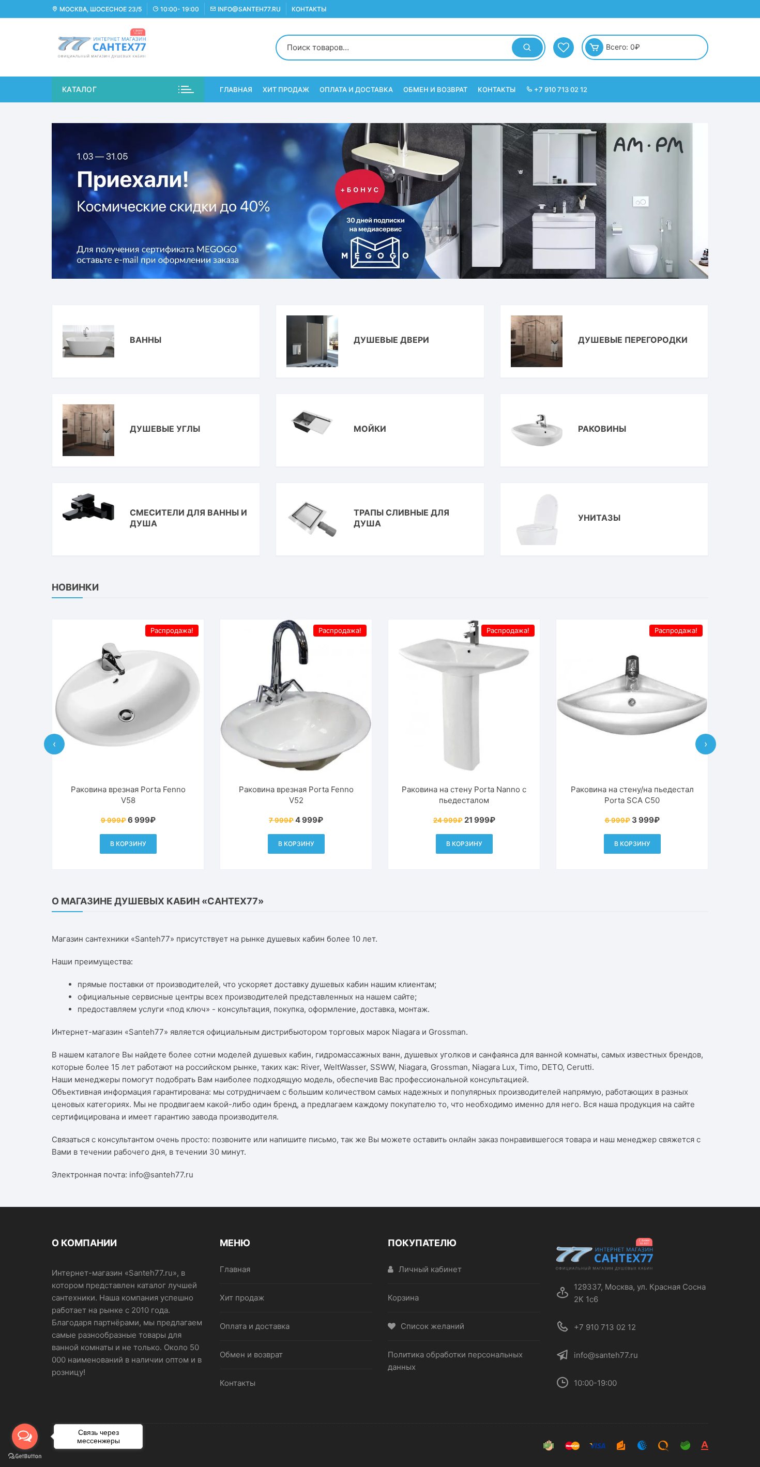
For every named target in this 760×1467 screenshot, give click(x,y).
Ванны (145, 340)
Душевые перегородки (633, 340)
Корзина (403, 1298)
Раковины (602, 429)
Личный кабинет (430, 1269)
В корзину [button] (128, 844)
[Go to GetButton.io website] (24, 1456)
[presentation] (54, 744)
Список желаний (432, 1326)
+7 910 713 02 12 (560, 89)
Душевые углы (165, 429)
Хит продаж (286, 89)
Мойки (370, 429)
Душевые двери (391, 340)
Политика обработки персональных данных (455, 1361)
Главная (236, 89)
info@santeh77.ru (248, 9)
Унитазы (599, 517)
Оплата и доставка (356, 89)
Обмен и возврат (435, 89)
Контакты (309, 9)
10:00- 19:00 (179, 9)
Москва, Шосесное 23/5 (100, 9)
